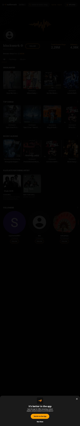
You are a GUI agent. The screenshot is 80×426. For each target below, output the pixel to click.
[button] (40, 213)
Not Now (40, 422)
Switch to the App (40, 416)
